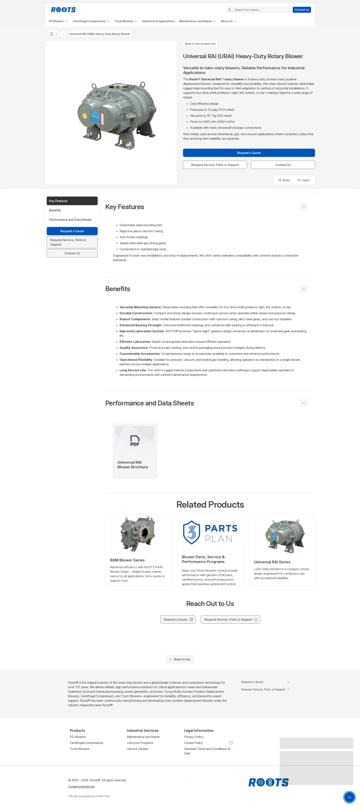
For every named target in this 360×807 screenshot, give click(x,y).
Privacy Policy (194, 737)
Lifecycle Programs (140, 743)
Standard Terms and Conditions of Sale (207, 751)
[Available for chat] (349, 797)
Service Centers (137, 749)
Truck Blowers (79, 749)
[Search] (229, 9)
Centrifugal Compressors (86, 743)
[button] (210, 206)
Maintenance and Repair (143, 737)
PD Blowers (78, 737)
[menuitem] (58, 21)
